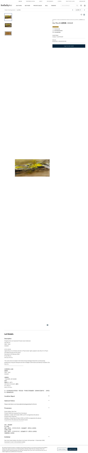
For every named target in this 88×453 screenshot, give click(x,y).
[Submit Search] (77, 5)
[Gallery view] (47, 325)
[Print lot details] (84, 15)
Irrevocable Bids (57, 32)
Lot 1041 (18, 10)
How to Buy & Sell (70, 1)
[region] (44, 449)
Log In (20, 1)
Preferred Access (30, 1)
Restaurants (50, 1)
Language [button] (81, 1)
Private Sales (37, 5)
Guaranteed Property (58, 30)
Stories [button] (59, 1)
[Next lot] (84, 10)
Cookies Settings (62, 449)
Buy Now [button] (27, 5)
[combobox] (70, 5)
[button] (32, 168)
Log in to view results (69, 46)
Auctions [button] (19, 5)
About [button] (40, 1)
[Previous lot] (72, 10)
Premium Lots (57, 28)
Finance (53, 5)
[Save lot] (81, 15)
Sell (46, 5)
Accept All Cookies (72, 449)
